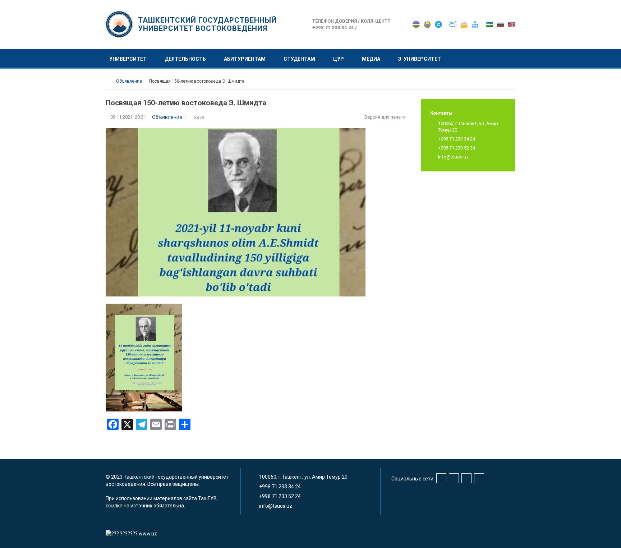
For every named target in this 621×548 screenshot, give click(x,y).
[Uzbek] (490, 24)
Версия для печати (385, 117)
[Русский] (501, 24)
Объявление (167, 117)
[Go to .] (109, 81)
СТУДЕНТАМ (299, 59)
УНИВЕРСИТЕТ (128, 59)
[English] (511, 24)
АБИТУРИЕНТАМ (245, 59)
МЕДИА (371, 59)
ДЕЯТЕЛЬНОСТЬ (185, 59)
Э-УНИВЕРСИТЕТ (419, 59)
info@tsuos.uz (453, 157)
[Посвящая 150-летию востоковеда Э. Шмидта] (144, 357)
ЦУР (338, 59)
